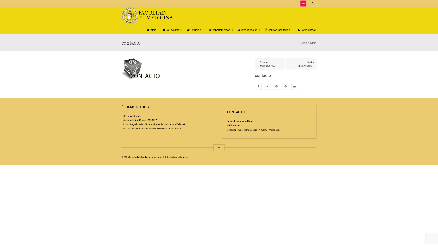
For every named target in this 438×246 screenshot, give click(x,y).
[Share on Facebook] (258, 86)
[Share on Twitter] (267, 86)
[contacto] (140, 68)
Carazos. (183, 157)
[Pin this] (285, 86)
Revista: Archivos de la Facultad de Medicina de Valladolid (152, 128)
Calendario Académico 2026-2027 (140, 120)
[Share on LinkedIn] (276, 86)
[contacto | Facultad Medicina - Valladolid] (151, 15)
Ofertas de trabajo (132, 116)
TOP (219, 147)
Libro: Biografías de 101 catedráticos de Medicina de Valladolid (154, 124)
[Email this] (294, 86)
